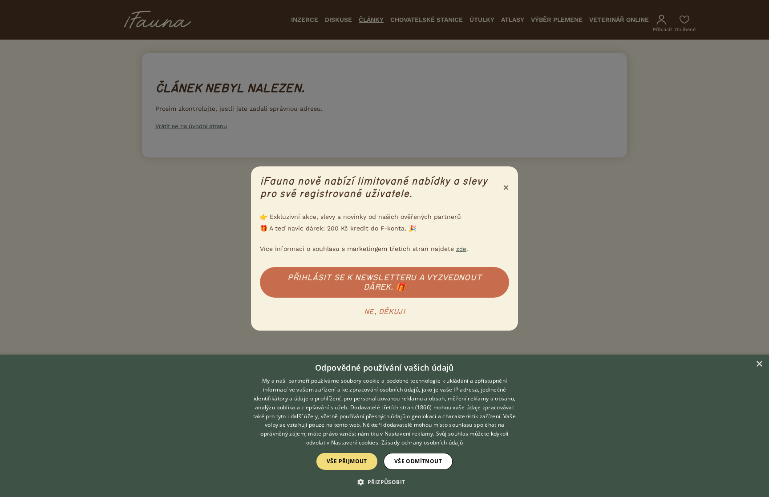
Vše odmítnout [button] (418, 461)
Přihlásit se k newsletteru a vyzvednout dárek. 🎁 (384, 282)
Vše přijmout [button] (347, 461)
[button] (384, 481)
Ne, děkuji (384, 311)
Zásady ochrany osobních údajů (422, 442)
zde (461, 249)
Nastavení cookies (354, 442)
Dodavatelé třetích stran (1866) (391, 407)
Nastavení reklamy (408, 433)
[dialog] (384, 426)
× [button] (759, 364)
